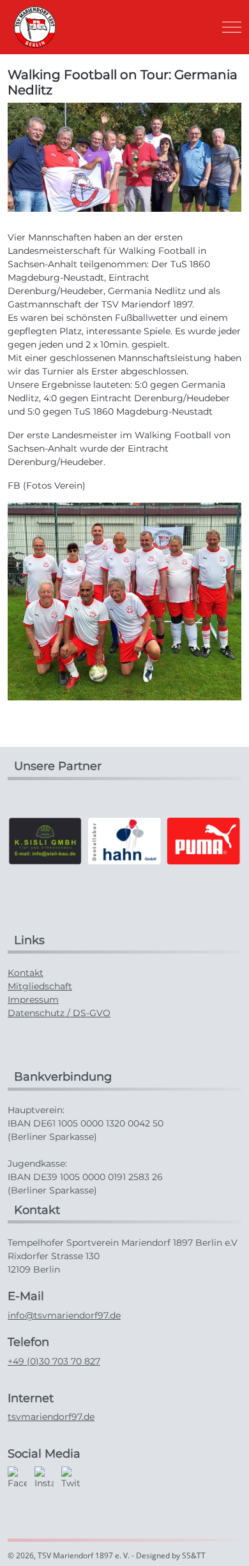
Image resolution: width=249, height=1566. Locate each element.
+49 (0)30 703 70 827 (54, 1361)
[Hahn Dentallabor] (124, 840)
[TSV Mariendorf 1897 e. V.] (35, 27)
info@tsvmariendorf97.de (64, 1315)
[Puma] (203, 840)
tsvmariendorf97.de (51, 1416)
